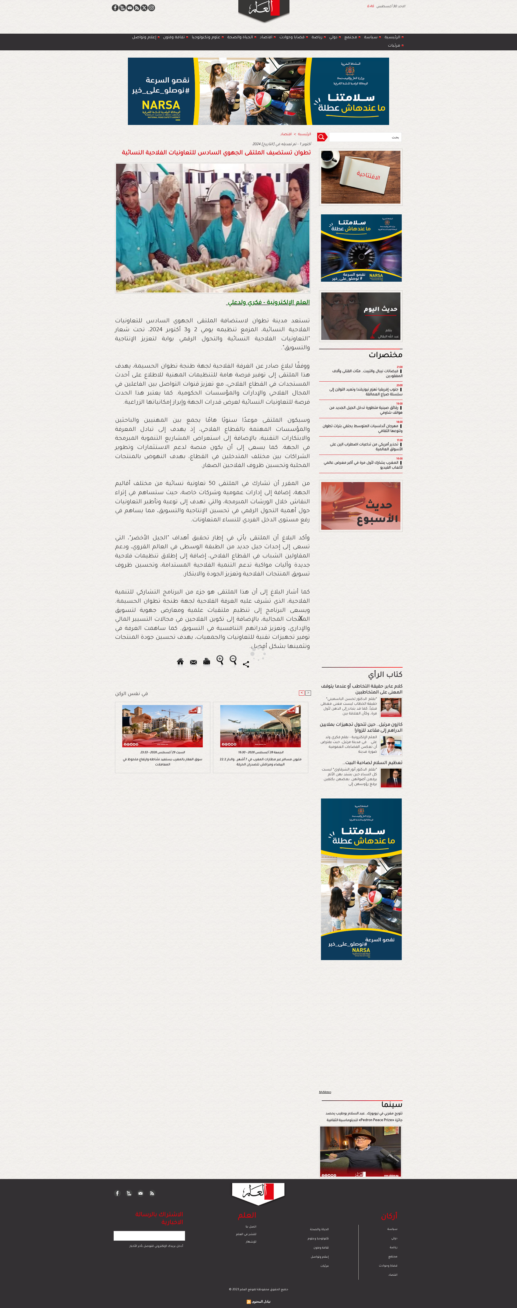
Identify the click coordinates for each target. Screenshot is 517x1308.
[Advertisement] (251, 653)
